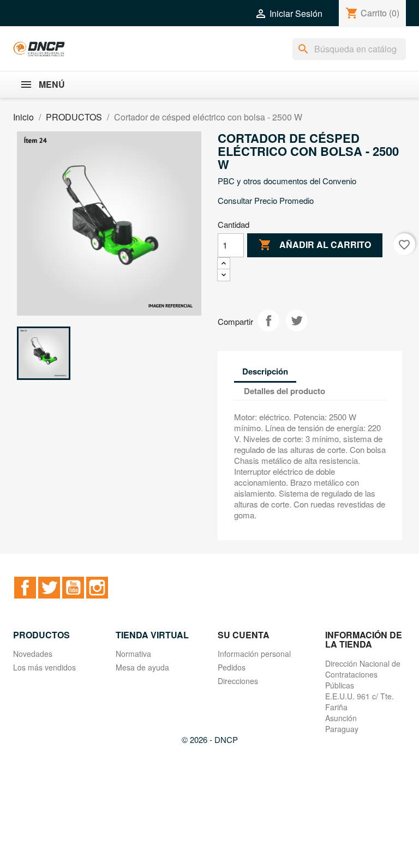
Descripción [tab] (265, 371)
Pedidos (232, 667)
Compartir (268, 320)
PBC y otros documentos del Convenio (287, 180)
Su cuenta (244, 635)
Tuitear (297, 320)
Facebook (25, 588)
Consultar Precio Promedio (266, 200)
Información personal (254, 653)
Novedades (32, 653)
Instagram (97, 588)
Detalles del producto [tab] (284, 391)
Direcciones (238, 680)
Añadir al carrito (315, 244)
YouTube (73, 588)
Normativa (133, 653)
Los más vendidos (44, 667)
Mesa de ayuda (142, 667)
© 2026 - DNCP (210, 739)
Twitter (49, 588)
